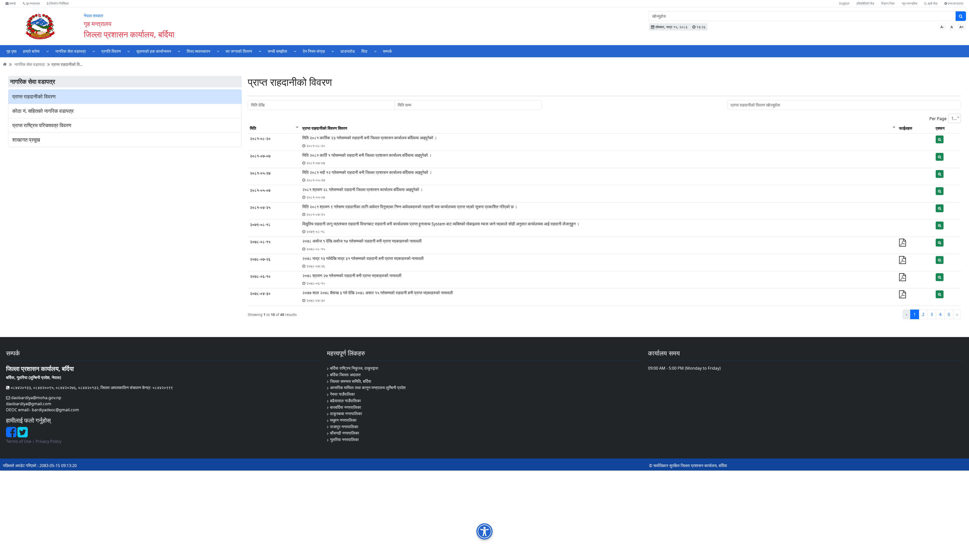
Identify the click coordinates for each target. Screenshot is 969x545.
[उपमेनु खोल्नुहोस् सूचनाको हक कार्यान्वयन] (178, 51)
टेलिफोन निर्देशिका (58, 3)
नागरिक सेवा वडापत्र (70, 51)
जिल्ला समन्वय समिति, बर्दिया (350, 381)
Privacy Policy (48, 441)
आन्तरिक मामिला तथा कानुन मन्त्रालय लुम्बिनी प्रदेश (368, 387)
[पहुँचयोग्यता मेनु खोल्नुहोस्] (484, 531)
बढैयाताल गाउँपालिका (345, 400)
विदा (364, 51)
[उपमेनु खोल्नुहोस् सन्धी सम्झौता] (295, 51)
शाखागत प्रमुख (26, 140)
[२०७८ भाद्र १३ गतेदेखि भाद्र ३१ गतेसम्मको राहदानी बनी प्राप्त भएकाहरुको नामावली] (902, 261)
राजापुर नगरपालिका (344, 426)
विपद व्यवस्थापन (198, 51)
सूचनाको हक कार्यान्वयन (153, 51)
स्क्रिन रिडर (888, 3)
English (844, 3)
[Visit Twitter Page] (22, 435)
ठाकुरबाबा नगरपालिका (346, 413)
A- (942, 26)
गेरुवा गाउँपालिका (342, 394)
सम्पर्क (12, 3)
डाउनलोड (347, 51)
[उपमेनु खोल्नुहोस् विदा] (375, 51)
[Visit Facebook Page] (11, 435)
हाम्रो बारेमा (31, 51)
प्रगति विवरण (111, 51)
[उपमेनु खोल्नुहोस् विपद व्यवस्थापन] (218, 51)
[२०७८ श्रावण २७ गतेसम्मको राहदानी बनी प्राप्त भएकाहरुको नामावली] (902, 278)
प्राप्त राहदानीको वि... (67, 64)
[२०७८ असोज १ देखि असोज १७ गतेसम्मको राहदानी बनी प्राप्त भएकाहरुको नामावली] (902, 244)
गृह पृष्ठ (11, 51)
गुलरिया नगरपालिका (344, 439)
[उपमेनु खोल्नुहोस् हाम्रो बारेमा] (47, 51)
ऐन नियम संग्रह (314, 51)
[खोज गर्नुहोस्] (961, 16)
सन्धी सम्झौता (277, 51)
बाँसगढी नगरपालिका (344, 433)
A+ (961, 26)
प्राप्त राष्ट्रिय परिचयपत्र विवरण (41, 125)
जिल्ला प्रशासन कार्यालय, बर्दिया (129, 34)
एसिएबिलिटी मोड (865, 3)
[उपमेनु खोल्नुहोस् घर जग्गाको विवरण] (259, 51)
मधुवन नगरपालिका (343, 420)
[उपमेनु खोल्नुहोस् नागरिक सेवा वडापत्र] (93, 51)
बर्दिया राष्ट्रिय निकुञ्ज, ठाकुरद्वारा (354, 368)
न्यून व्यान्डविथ (909, 3)
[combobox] (955, 118)
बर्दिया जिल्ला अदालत (345, 374)
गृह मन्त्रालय (32, 3)
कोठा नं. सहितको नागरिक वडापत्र (43, 111)
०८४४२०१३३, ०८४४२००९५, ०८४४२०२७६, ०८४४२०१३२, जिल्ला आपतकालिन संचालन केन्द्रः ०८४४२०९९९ (91, 387)
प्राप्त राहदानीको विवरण (34, 97)
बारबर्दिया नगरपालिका (345, 407)
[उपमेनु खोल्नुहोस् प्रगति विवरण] (128, 51)
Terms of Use (18, 441)
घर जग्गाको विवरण (239, 51)
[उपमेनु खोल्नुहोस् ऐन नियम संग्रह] (332, 51)
